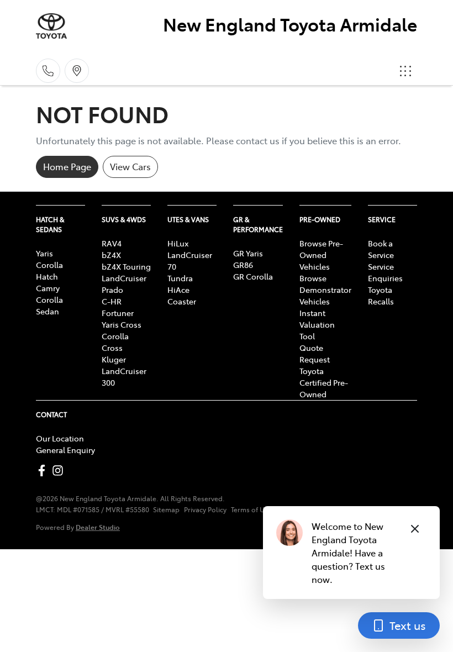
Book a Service (381, 249)
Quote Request (314, 353)
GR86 (243, 264)
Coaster (181, 301)
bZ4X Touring (126, 266)
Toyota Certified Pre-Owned (323, 382)
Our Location (60, 438)
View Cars (130, 166)
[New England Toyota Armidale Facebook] (44, 470)
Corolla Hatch (49, 270)
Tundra (180, 277)
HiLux (177, 243)
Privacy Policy (205, 509)
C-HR (112, 301)
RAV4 (112, 243)
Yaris (44, 253)
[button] (405, 71)
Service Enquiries (385, 272)
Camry (48, 287)
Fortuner (118, 312)
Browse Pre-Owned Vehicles (321, 255)
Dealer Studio (98, 527)
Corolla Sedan (49, 305)
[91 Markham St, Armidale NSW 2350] (76, 70)
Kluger (114, 359)
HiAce (178, 289)
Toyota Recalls (381, 295)
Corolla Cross (115, 341)
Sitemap (166, 509)
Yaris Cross (121, 324)
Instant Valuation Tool (317, 324)
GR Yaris (248, 253)
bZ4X (111, 254)
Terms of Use (251, 509)
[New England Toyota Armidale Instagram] (60, 470)
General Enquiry (65, 449)
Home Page (67, 166)
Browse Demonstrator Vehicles (325, 289)
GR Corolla (253, 276)
